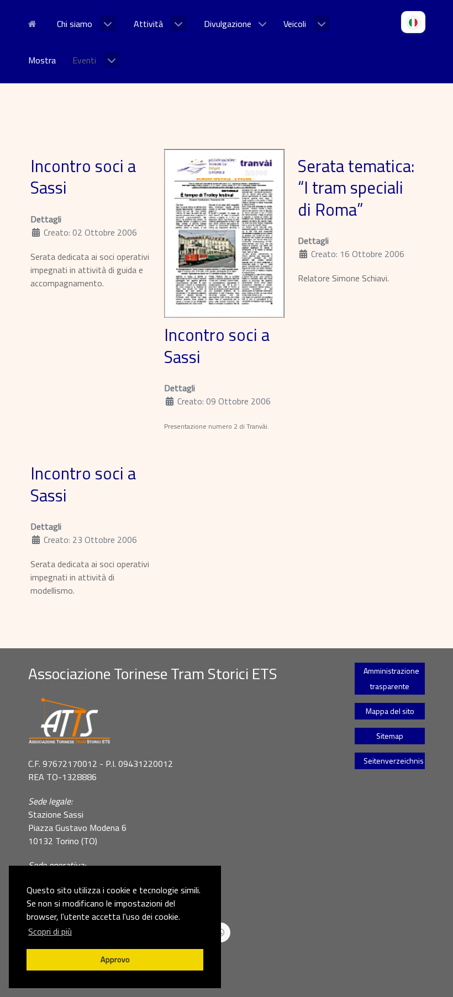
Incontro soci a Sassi (83, 177)
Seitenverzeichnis (394, 760)
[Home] (34, 23)
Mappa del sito (390, 711)
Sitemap (389, 736)
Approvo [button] (115, 959)
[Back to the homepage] (177, 721)
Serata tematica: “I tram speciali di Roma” (356, 187)
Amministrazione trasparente (391, 678)
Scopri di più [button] (50, 931)
